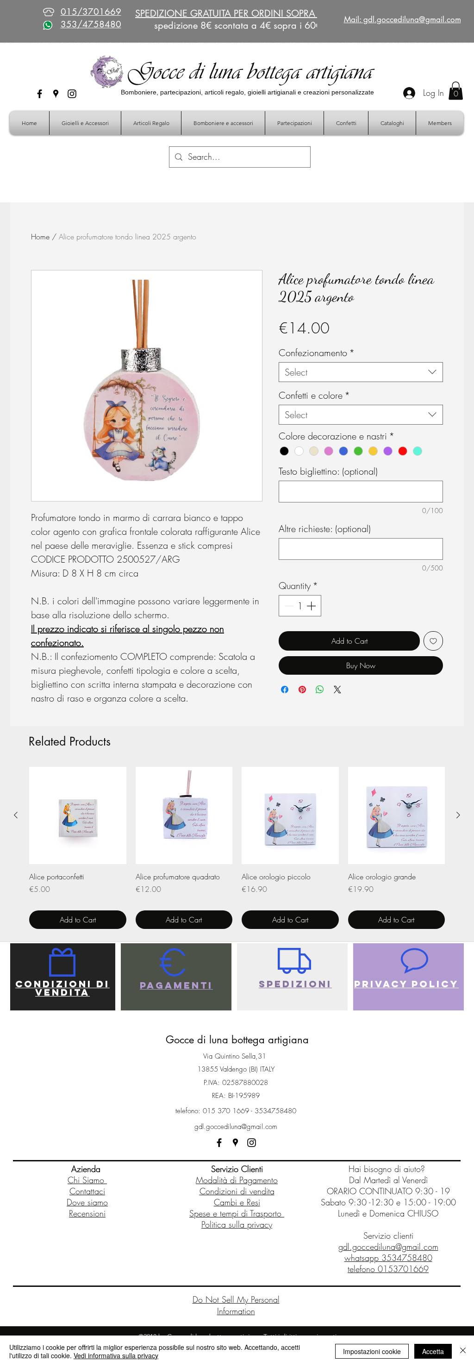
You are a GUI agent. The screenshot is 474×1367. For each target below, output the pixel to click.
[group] (237, 847)
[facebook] (39, 94)
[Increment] (312, 606)
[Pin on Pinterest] (302, 689)
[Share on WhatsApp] (319, 689)
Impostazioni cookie (372, 1351)
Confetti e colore (314, 395)
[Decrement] (288, 606)
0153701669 (403, 1268)
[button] (455, 91)
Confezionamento (317, 352)
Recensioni (87, 1213)
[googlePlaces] (56, 94)
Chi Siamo (87, 1179)
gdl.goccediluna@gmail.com (235, 1126)
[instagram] (72, 94)
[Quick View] (77, 815)
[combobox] (361, 372)
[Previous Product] (15, 815)
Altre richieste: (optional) (325, 528)
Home (40, 237)
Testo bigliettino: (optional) (328, 471)
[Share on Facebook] (284, 689)
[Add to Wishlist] (433, 641)
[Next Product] (458, 815)
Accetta (433, 1351)
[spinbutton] (300, 606)
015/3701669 (91, 12)
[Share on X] (337, 689)
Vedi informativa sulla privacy (116, 1355)
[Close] (462, 1351)
